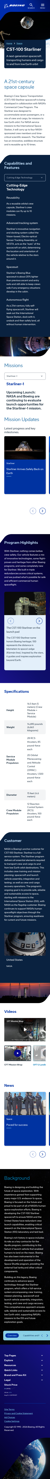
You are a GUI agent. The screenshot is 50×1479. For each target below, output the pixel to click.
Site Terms (9, 1409)
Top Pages (10, 1355)
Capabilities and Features (35, 1335)
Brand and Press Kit (15, 1375)
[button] (33, 511)
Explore (8, 1360)
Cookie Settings (11, 1421)
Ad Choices (9, 1417)
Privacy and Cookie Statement (18, 1413)
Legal (7, 1380)
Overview (12, 1335)
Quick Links (10, 1370)
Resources (10, 1365)
